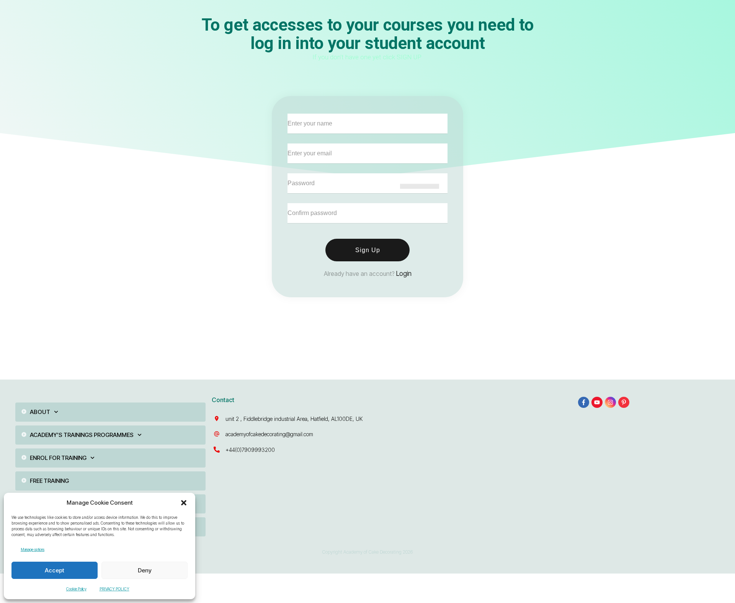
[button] (184, 503)
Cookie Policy (76, 589)
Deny (145, 570)
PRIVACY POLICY (114, 589)
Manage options (32, 549)
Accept (54, 570)
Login (404, 273)
